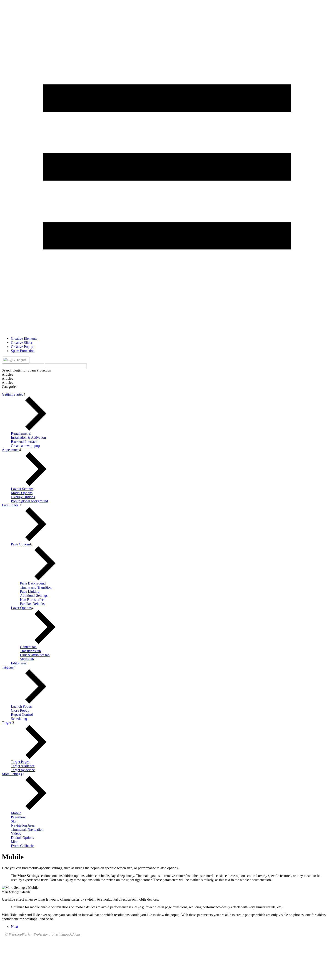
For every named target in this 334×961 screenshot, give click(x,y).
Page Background (33, 583)
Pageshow (18, 817)
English (21, 360)
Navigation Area (23, 825)
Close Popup (20, 710)
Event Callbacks (22, 846)
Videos (16, 833)
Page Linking (29, 591)
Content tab (28, 647)
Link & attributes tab (35, 655)
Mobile (16, 813)
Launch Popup (21, 706)
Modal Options (21, 493)
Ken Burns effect (32, 600)
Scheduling (19, 719)
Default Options (22, 838)
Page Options (20, 544)
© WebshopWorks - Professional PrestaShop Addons (42, 934)
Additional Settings (33, 595)
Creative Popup (22, 347)
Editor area (19, 663)
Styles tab (27, 659)
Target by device (23, 770)
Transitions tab (30, 651)
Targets (7, 723)
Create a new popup (25, 446)
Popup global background (29, 501)
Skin (14, 821)
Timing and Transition (36, 587)
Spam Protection (23, 351)
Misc (14, 842)
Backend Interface (24, 441)
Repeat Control (22, 714)
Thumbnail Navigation (27, 829)
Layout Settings (22, 489)
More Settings (12, 774)
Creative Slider (21, 342)
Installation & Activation (28, 437)
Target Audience (23, 766)
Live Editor (10, 505)
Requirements (21, 433)
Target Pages (20, 762)
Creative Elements (24, 338)
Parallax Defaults (32, 604)
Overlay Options (23, 497)
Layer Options (21, 608)
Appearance (10, 450)
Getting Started (12, 394)
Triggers (8, 667)
